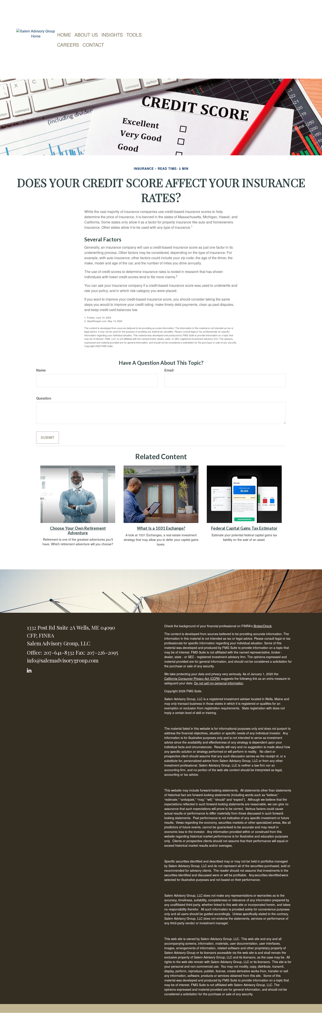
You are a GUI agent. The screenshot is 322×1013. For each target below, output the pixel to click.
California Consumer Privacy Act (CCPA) (192, 678)
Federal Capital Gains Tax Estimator (244, 528)
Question (43, 398)
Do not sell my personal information (218, 683)
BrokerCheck (263, 626)
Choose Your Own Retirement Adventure (78, 530)
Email (168, 370)
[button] (86, 35)
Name (41, 370)
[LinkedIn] (30, 670)
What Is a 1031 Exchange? (161, 528)
